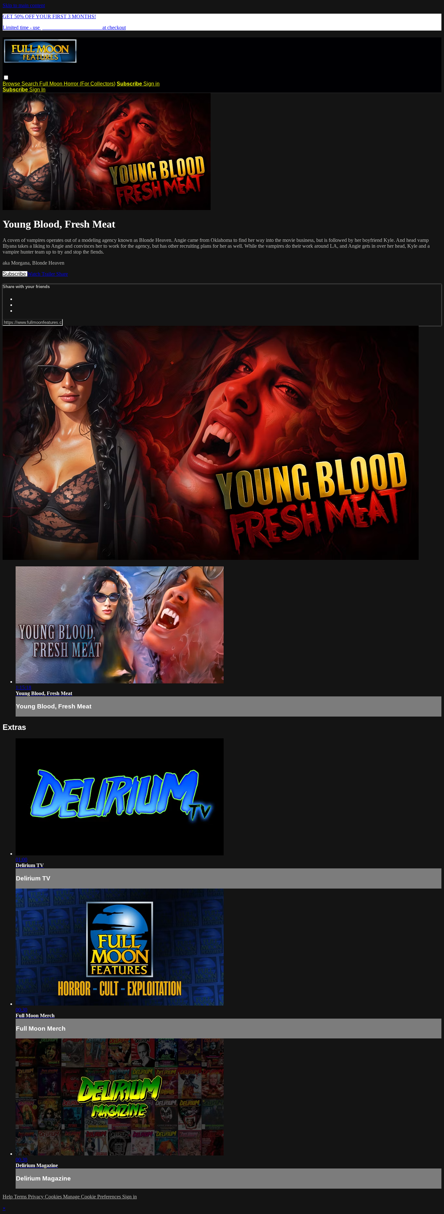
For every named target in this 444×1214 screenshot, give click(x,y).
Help (8, 1196)
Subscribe (15, 274)
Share (62, 274)
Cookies (54, 1196)
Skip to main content (24, 5)
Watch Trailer (41, 274)
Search (30, 83)
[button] (6, 77)
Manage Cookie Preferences (92, 1196)
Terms (21, 1196)
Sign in (151, 83)
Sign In (37, 89)
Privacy (36, 1196)
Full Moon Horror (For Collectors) (77, 83)
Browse (12, 83)
